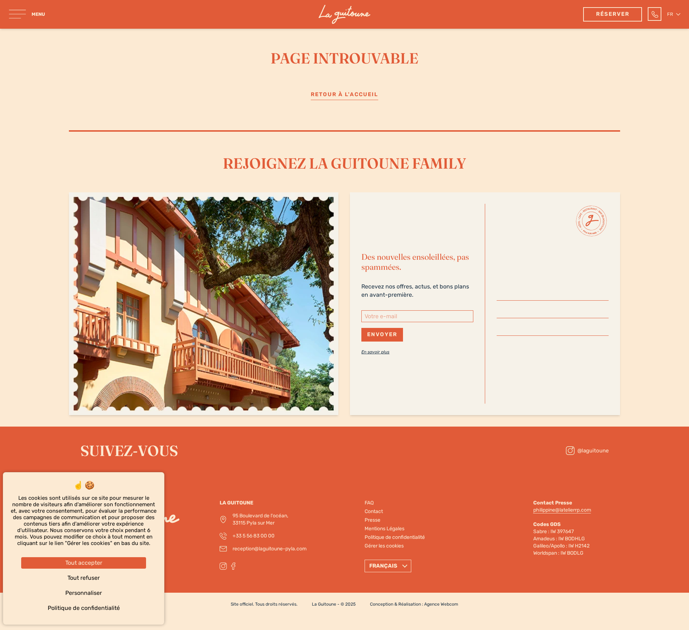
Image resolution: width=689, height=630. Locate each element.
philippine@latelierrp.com (562, 510)
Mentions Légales (384, 529)
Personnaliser (83, 592)
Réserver (612, 14)
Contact (374, 511)
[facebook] (233, 566)
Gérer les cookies (384, 546)
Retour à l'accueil (344, 94)
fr (670, 14)
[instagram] (223, 566)
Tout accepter (83, 562)
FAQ (369, 503)
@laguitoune (593, 450)
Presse (372, 520)
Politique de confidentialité (395, 537)
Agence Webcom (441, 604)
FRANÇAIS (383, 566)
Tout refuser (83, 577)
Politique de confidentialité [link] (84, 608)
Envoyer (382, 334)
